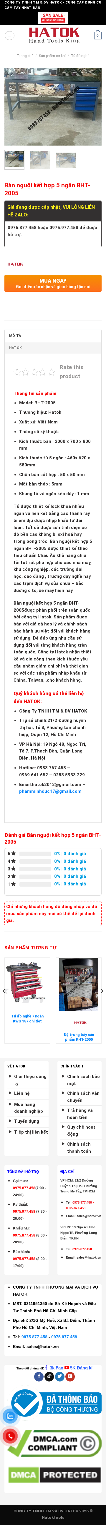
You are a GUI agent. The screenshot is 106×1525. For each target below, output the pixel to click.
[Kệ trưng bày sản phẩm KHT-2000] (78, 984)
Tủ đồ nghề (80, 56)
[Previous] (14, 106)
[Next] (92, 106)
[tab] (53, 336)
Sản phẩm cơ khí (52, 56)
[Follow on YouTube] (70, 1376)
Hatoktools (53, 1517)
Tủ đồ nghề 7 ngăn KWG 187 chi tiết (27, 1018)
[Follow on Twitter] (59, 1376)
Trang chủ (25, 56)
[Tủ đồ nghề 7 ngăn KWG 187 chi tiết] (27, 984)
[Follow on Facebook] (39, 1376)
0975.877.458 (34, 1336)
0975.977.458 (24, 1211)
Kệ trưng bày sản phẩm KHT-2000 (79, 1037)
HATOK (15, 348)
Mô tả (15, 336)
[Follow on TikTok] (49, 1376)
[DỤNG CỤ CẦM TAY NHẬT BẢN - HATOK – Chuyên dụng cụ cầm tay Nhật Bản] (54, 35)
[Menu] (9, 35)
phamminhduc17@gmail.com (50, 791)
